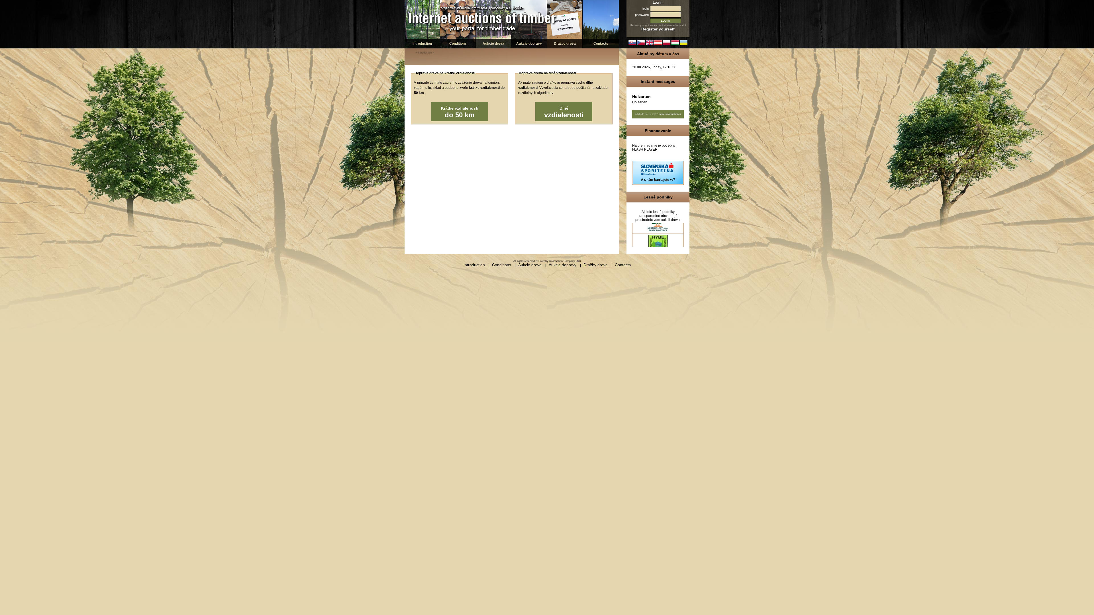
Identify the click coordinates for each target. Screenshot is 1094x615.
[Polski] (666, 44)
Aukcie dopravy (529, 44)
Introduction (422, 44)
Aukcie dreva (493, 44)
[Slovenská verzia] (632, 44)
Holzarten (641, 96)
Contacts (600, 44)
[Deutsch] (658, 44)
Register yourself (658, 29)
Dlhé (563, 112)
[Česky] (641, 44)
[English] (649, 44)
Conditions (458, 44)
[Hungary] (675, 44)
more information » (670, 114)
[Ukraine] (683, 44)
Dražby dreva (565, 44)
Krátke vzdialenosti (459, 112)
